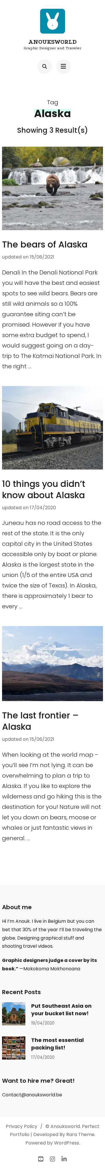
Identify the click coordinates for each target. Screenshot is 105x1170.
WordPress (66, 1143)
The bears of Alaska (45, 244)
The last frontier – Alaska (40, 721)
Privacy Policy (21, 1126)
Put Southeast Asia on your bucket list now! (61, 1009)
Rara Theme (80, 1134)
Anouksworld (52, 41)
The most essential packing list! (57, 1043)
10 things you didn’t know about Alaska (43, 489)
